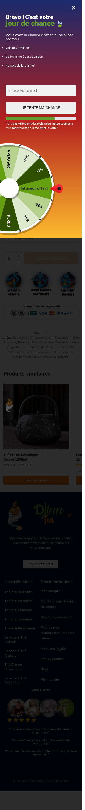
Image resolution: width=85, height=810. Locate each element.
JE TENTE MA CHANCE (41, 107)
